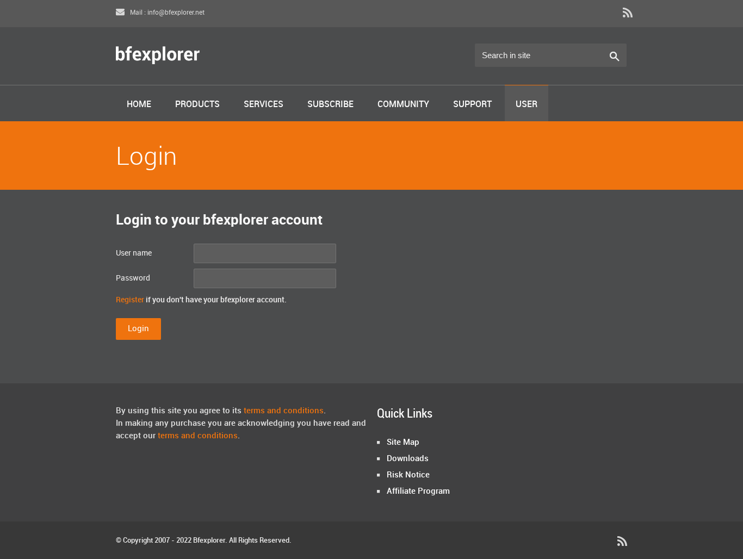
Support (472, 104)
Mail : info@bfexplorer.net (166, 12)
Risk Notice (408, 475)
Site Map (403, 442)
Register (130, 300)
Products (197, 104)
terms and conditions (284, 411)
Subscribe (330, 104)
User (526, 104)
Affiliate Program (418, 491)
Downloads (408, 459)
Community (403, 104)
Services (263, 104)
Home (139, 104)
